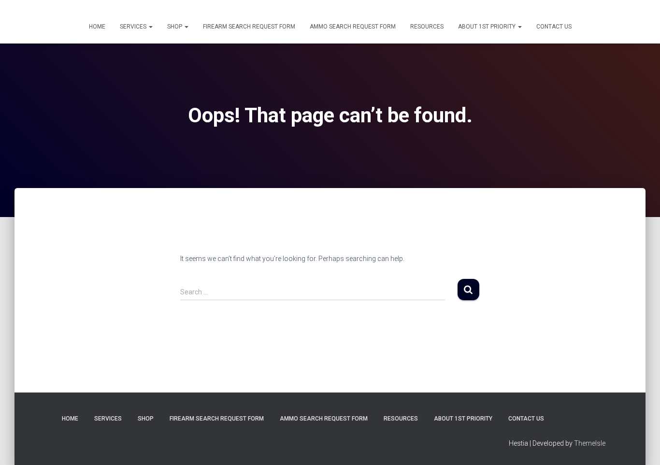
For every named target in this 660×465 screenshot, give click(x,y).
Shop (175, 26)
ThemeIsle (589, 443)
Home (97, 26)
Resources (427, 26)
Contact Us (554, 26)
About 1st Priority (487, 26)
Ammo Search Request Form (353, 26)
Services (134, 26)
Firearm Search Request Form (249, 26)
